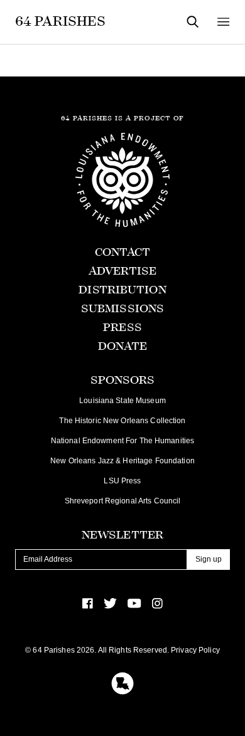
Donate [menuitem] (123, 346)
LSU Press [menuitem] (122, 480)
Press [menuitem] (122, 328)
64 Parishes (60, 21)
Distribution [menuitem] (122, 290)
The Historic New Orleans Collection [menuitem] (122, 420)
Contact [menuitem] (123, 252)
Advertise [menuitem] (122, 271)
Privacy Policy (195, 650)
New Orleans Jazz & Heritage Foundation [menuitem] (122, 460)
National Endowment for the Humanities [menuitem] (122, 440)
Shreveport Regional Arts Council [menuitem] (123, 501)
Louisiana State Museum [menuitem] (122, 400)
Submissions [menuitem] (122, 309)
